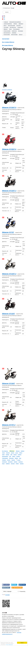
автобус (18, 25)
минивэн (21, 23)
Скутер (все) (5, 38)
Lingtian (18, 456)
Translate (7, 594)
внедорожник (11, 25)
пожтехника (7, 34)
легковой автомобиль (15, 22)
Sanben (22, 451)
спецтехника (7, 31)
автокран (20, 31)
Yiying (3, 452)
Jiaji (10, 456)
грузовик (6, 27)
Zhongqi (13, 463)
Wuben (16, 458)
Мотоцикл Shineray (7, 45)
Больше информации (9, 644)
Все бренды (5, 451)
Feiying (8, 460)
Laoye (16, 452)
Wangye (18, 451)
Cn (4, 19)
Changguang (5, 458)
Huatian (7, 454)
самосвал (20, 27)
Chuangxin (4, 461)
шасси (20, 34)
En (4, 17)
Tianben (13, 460)
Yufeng (13, 456)
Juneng (12, 452)
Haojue (15, 454)
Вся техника (8, 42)
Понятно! (22, 642)
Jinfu (11, 454)
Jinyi (20, 458)
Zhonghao (10, 461)
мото (5, 25)
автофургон (13, 27)
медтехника (14, 34)
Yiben (3, 454)
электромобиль (8, 23)
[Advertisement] (14, 66)
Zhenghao (11, 458)
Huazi (3, 463)
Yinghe (17, 463)
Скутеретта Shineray (7, 89)
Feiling (20, 452)
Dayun (18, 460)
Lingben (19, 454)
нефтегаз (14, 31)
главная (6, 22)
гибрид (15, 23)
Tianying (8, 452)
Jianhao (15, 461)
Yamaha (4, 460)
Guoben (22, 463)
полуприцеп (16, 29)
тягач (10, 29)
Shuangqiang (5, 456)
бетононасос (7, 32)
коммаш (14, 32)
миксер (5, 29)
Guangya (20, 461)
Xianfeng (8, 463)
